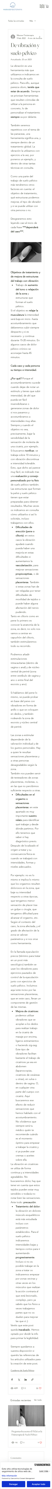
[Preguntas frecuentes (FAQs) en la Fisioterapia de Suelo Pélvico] (26, 1415)
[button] (47, 6)
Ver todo (38, 1400)
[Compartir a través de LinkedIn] (25, 1379)
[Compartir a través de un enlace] (32, 1379)
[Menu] (42, 6)
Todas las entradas (16, 21)
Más (31, 21)
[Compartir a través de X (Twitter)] (18, 1379)
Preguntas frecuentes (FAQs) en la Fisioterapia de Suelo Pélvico (27, 1433)
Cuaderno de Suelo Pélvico (22, 1370)
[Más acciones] (39, 36)
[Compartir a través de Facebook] (12, 1379)
